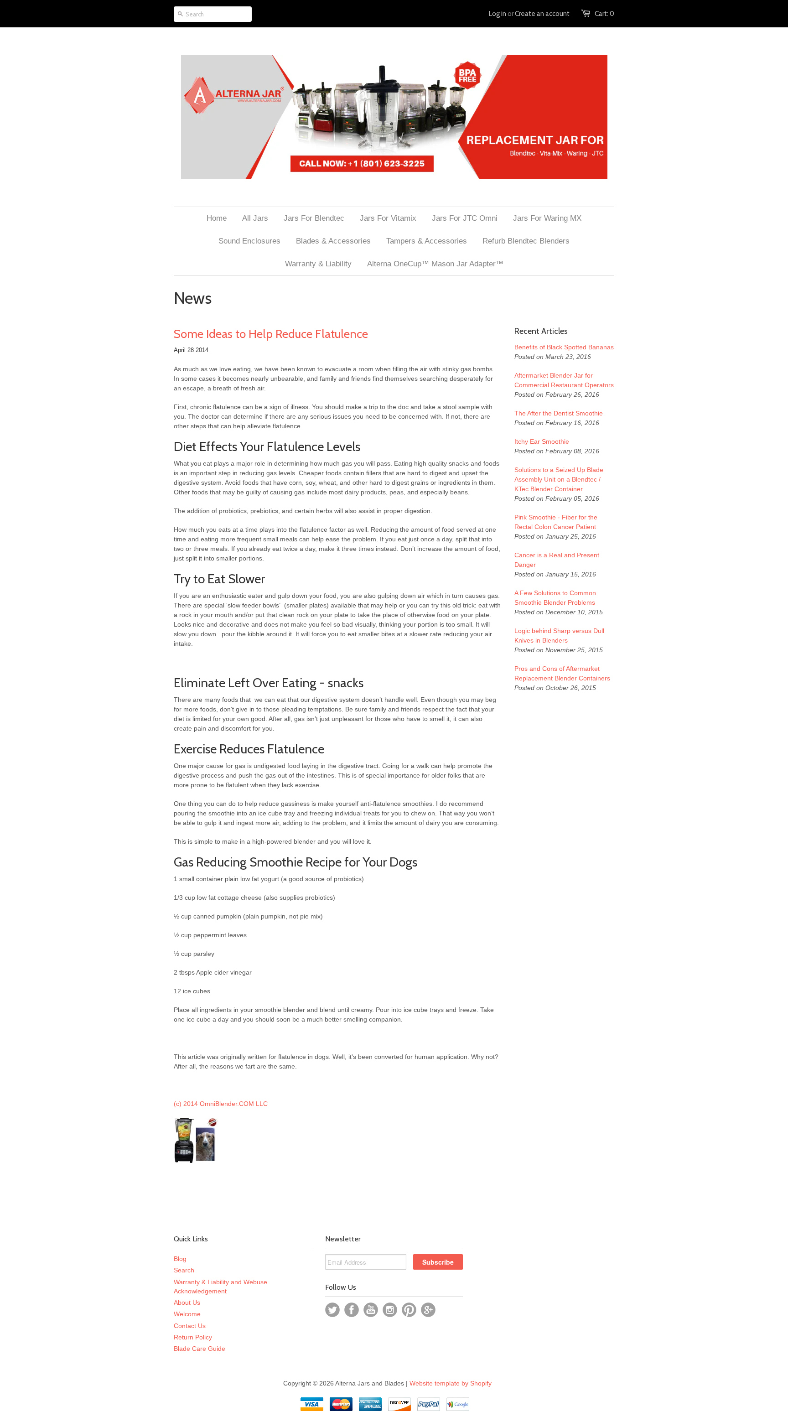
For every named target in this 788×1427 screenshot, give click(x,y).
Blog (180, 1258)
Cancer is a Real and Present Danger (556, 559)
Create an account (542, 14)
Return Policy (193, 1337)
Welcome (187, 1314)
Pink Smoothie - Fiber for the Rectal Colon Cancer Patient (555, 522)
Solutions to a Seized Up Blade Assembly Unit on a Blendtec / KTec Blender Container (558, 479)
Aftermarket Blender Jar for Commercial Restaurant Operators (564, 380)
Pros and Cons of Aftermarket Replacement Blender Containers (562, 673)
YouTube (370, 1309)
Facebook (351, 1309)
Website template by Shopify (451, 1383)
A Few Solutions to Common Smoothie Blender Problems (555, 597)
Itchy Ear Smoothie (541, 441)
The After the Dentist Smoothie (558, 413)
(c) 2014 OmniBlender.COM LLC (221, 1103)
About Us (187, 1302)
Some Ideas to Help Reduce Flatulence (271, 334)
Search (184, 1270)
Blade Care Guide (199, 1348)
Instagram (390, 1309)
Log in (497, 14)
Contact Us (190, 1325)
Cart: (604, 14)
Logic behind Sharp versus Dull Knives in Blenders (559, 635)
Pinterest (409, 1309)
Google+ (428, 1309)
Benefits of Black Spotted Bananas (564, 347)
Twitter (332, 1309)
